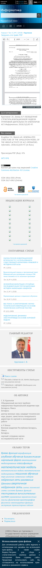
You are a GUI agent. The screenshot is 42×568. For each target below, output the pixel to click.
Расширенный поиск (9, 21)
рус (39, 2)
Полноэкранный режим (29, 107)
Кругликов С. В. (21, 362)
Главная (4, 33)
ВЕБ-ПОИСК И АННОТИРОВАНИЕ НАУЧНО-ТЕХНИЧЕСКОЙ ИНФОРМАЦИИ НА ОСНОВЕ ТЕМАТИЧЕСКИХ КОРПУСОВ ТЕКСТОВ (20, 306)
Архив (19, 26)
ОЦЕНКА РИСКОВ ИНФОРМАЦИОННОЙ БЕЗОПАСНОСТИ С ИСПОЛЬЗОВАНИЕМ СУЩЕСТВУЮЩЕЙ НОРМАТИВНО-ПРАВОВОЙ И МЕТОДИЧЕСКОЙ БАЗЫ (21, 261)
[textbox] (21, 15)
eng (35, 2)
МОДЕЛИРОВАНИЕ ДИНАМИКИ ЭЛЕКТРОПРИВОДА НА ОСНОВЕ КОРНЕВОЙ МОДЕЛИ (19, 318)
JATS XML (5, 158)
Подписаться (9, 521)
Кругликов (28, 33)
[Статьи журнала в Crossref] (21, 189)
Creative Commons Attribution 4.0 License (19, 168)
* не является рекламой (21, 194)
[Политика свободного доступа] (8, 189)
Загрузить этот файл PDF (12, 35)
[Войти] (30, 2)
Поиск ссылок (11, 376)
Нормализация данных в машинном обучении (20, 296)
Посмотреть (9, 518)
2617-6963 (21, 3)
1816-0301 (21, 1)
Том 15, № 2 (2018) (15, 33)
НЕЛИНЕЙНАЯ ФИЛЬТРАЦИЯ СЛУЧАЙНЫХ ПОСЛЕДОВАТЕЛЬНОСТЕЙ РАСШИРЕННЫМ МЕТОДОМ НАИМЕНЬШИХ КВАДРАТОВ (19, 286)
